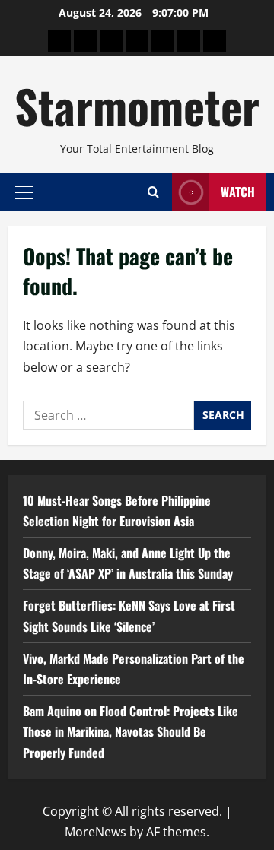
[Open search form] (153, 192)
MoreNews (95, 831)
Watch (238, 191)
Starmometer (137, 105)
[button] (24, 192)
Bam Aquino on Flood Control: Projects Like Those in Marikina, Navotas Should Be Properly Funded (130, 731)
